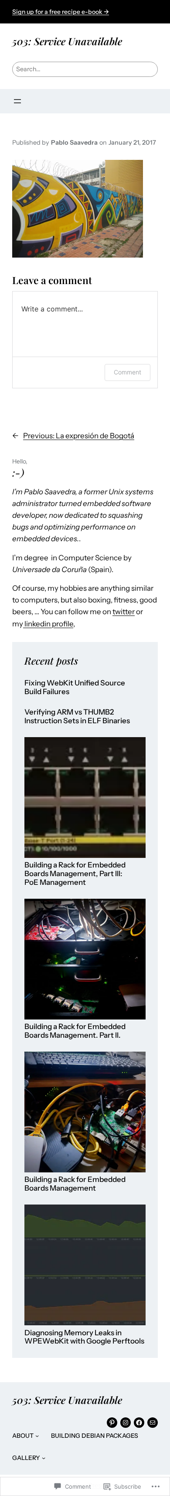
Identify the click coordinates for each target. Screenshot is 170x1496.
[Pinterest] (112, 1422)
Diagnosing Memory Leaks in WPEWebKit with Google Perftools (84, 1337)
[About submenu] (37, 1435)
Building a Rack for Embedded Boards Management (75, 1183)
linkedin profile (48, 623)
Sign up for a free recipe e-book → (60, 12)
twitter (123, 611)
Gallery (26, 1458)
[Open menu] (17, 101)
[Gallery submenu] (43, 1458)
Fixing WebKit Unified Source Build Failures (74, 687)
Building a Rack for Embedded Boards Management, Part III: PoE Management (75, 873)
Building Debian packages (94, 1436)
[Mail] (152, 1422)
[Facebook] (139, 1422)
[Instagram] (125, 1422)
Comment (127, 372)
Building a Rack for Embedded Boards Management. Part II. (75, 1031)
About (23, 1436)
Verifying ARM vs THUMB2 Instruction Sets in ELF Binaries (77, 716)
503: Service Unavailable (67, 41)
